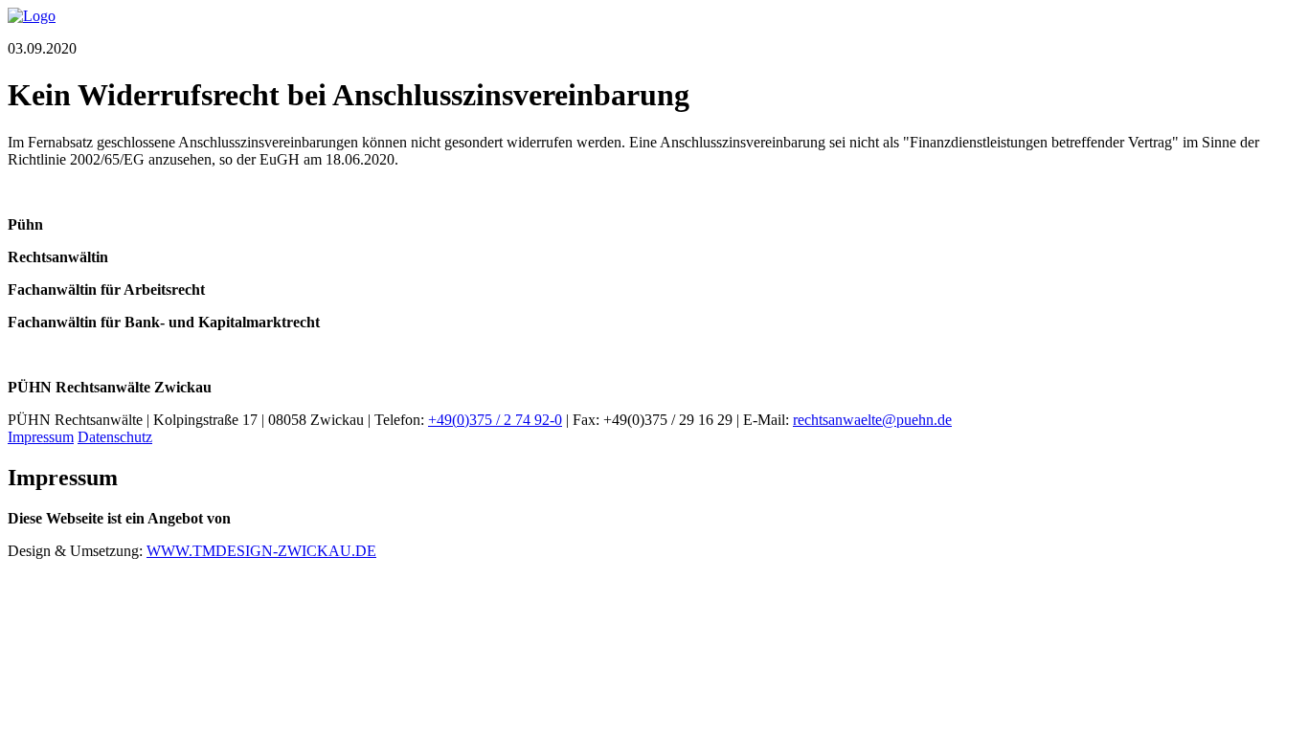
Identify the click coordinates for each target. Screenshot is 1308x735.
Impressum (41, 437)
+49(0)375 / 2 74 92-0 (495, 420)
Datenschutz (115, 437)
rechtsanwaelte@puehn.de (872, 420)
